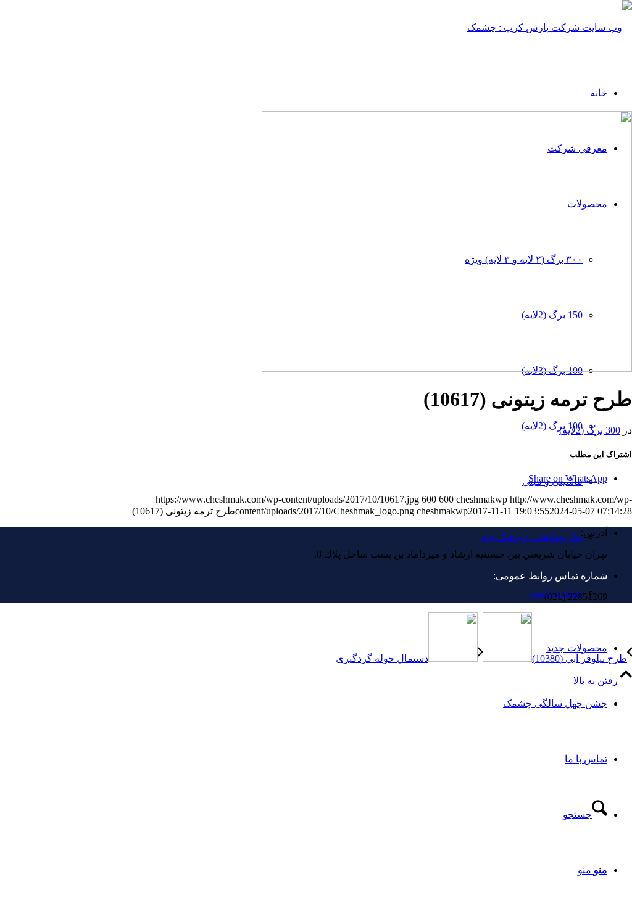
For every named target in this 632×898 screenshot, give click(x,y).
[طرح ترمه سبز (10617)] (447, 368)
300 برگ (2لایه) (589, 430)
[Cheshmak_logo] (549, 27)
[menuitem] (303, 648)
